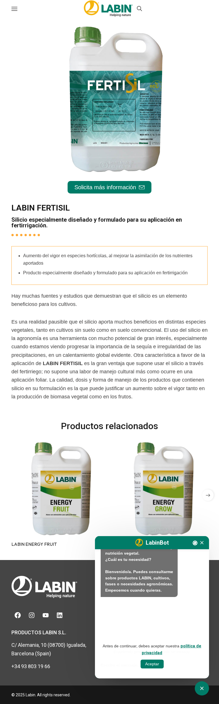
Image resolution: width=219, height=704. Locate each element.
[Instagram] (31, 615)
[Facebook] (17, 615)
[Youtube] (45, 615)
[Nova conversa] (195, 543)
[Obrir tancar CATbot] (202, 688)
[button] (208, 495)
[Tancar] (202, 543)
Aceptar (152, 664)
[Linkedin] (59, 615)
